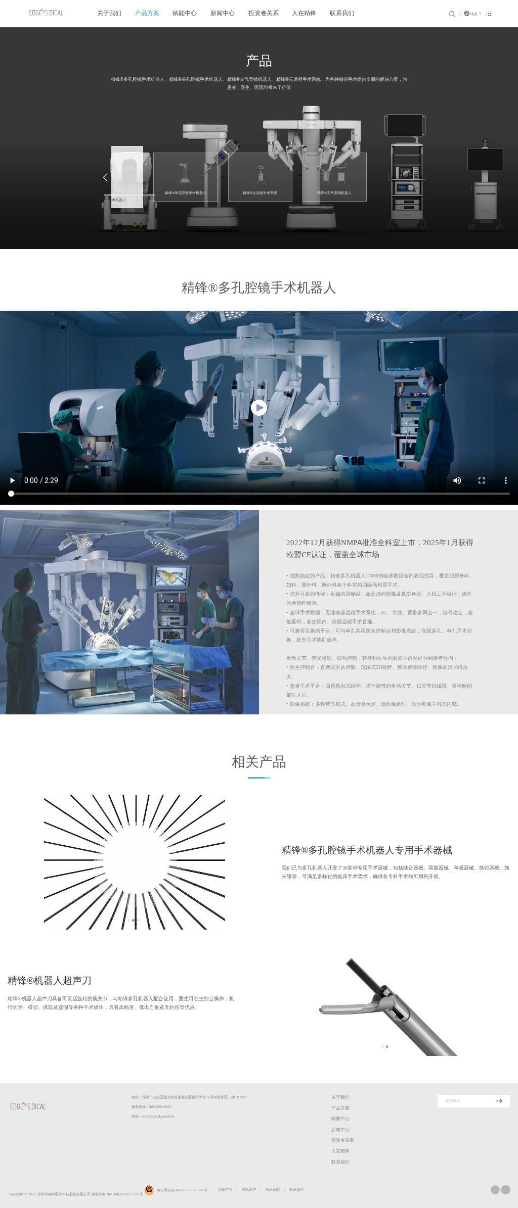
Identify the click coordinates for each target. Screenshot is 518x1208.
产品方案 (147, 13)
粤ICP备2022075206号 (125, 1194)
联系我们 (342, 13)
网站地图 (273, 1189)
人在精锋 (304, 13)
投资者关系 (263, 13)
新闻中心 (222, 13)
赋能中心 (184, 13)
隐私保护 (249, 1189)
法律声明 (225, 1189)
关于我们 (109, 13)
